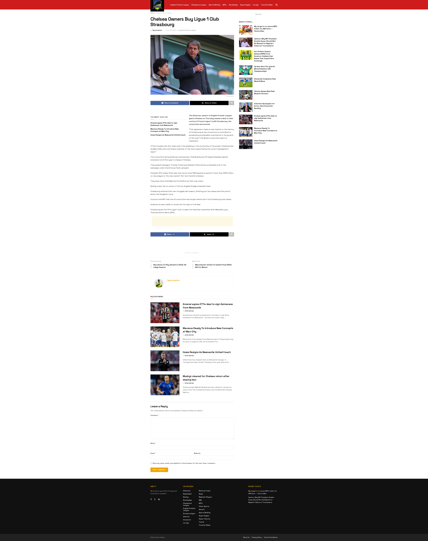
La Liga (256, 5)
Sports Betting (214, 5)
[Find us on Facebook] (151, 499)
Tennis (201, 522)
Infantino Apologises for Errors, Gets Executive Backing (264, 106)
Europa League (189, 513)
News (201, 494)
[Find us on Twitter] (155, 499)
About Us (246, 537)
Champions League (198, 5)
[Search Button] (277, 5)
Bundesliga (233, 5)
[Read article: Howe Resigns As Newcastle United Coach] (164, 360)
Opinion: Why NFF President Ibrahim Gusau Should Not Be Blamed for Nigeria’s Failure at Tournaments (261, 499)
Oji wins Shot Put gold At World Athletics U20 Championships (264, 68)
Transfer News (267, 5)
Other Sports (204, 506)
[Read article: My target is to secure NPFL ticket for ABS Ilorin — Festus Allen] (245, 30)
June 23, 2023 (171, 30)
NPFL (225, 5)
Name (153, 443)
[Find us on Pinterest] (159, 499)
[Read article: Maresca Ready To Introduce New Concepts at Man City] (164, 336)
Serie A (201, 509)
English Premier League (179, 5)
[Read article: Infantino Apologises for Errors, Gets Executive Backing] (245, 107)
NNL (200, 500)
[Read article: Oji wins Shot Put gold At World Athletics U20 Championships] (245, 70)
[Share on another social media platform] (231, 103)
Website (197, 453)
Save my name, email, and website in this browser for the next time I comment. (184, 463)
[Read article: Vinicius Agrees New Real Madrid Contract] (245, 95)
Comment (154, 415)
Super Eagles (245, 5)
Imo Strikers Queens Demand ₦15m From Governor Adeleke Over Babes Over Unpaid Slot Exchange (264, 56)
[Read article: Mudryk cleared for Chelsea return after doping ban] (164, 384)
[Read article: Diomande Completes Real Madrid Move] (245, 82)
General (186, 517)
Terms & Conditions (271, 537)
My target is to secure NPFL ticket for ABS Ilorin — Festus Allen (265, 28)
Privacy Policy (256, 537)
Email (153, 453)
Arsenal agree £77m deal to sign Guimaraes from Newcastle (265, 118)
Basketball (187, 494)
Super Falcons (204, 519)
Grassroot (187, 520)
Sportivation (157, 30)
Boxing (185, 497)
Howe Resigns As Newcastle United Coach (167, 135)
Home (152, 13)
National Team (204, 491)
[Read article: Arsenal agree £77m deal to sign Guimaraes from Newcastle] (164, 312)
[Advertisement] (192, 221)
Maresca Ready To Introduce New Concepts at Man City (265, 130)
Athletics (186, 491)
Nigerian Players (205, 497)
